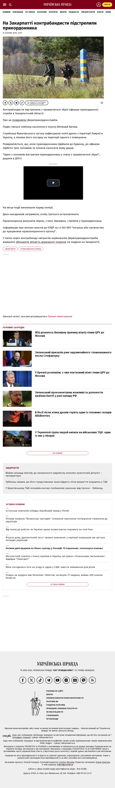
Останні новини (15, 504)
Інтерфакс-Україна (21, 737)
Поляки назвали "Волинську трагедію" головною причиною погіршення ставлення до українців (57, 520)
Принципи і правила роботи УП (61, 708)
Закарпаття (10, 249)
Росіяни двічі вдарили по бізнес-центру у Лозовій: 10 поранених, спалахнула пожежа (54, 548)
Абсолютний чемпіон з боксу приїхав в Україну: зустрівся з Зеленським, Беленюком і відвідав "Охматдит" (55, 557)
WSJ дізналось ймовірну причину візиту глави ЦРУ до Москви (69, 334)
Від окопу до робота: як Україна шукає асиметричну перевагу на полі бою (49, 529)
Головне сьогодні (13, 327)
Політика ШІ (52, 701)
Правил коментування (60, 316)
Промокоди (52, 719)
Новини (6, 12)
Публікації (18, 12)
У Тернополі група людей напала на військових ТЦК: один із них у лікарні (73, 434)
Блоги (100, 12)
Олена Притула (103, 762)
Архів (108, 12)
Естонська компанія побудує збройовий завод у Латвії (37, 510)
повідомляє (19, 120)
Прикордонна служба (30, 249)
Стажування (52, 715)
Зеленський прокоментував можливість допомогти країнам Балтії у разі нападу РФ (69, 394)
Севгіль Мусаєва (66, 762)
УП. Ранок (30, 12)
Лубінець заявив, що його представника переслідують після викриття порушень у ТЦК (56, 481)
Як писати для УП (54, 712)
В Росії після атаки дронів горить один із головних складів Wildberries (73, 414)
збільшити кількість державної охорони (41, 242)
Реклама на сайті (54, 691)
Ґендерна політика (55, 705)
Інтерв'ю (53, 12)
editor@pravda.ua (65, 764)
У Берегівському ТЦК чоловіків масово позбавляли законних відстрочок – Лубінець (54, 488)
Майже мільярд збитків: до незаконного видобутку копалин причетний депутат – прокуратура (54, 474)
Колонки (42, 12)
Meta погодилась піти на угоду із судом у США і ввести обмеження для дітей (50, 567)
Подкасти (74, 12)
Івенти (63, 12)
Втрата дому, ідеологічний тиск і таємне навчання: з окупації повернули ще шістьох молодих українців (55, 539)
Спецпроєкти (88, 12)
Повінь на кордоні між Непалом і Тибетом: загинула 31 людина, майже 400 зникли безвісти (54, 576)
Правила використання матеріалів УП (65, 698)
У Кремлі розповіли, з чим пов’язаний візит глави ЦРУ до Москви (72, 374)
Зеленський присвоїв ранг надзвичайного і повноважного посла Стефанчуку (73, 354)
